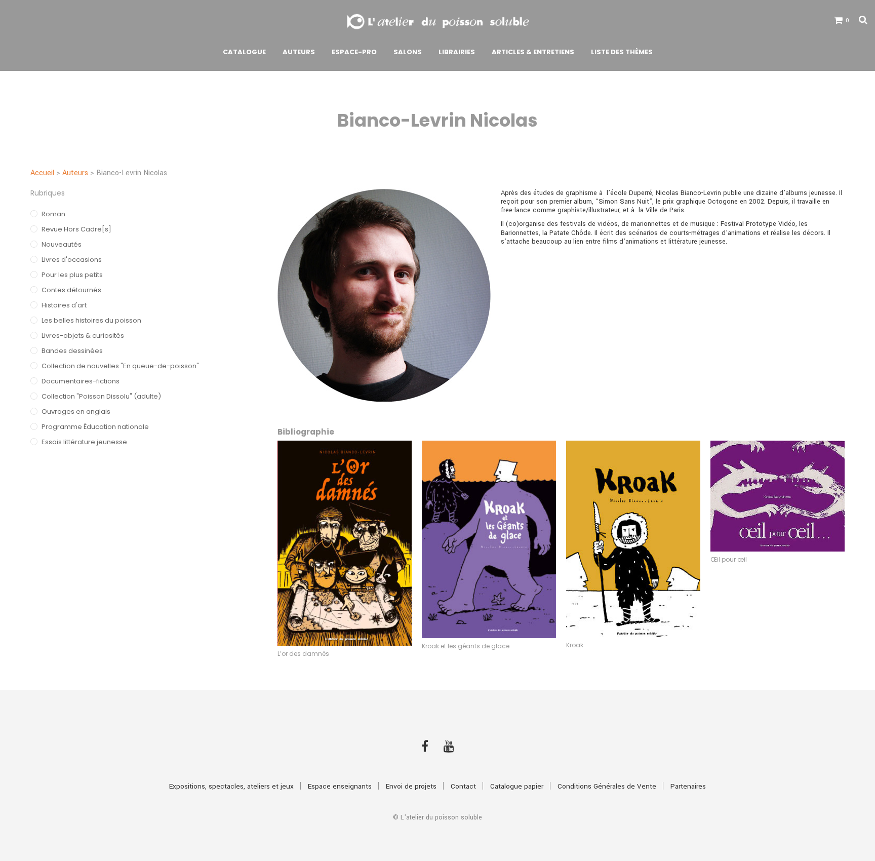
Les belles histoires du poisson (91, 320)
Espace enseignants (340, 786)
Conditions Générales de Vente (607, 786)
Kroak (574, 645)
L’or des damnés (303, 653)
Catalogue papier (516, 786)
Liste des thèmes (622, 52)
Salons (407, 52)
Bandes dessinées (72, 351)
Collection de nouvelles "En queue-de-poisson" (120, 366)
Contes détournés (71, 290)
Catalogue (244, 52)
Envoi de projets (411, 786)
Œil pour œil (728, 559)
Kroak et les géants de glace (465, 646)
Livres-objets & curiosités (83, 335)
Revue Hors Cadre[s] (76, 229)
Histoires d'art (64, 305)
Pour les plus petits (72, 275)
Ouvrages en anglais (76, 411)
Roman (53, 214)
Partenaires (688, 786)
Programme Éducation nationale (95, 427)
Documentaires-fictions (81, 381)
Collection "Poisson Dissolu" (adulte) (101, 396)
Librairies (457, 52)
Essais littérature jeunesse (84, 442)
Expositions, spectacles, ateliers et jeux (231, 786)
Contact (463, 786)
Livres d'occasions (72, 259)
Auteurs (299, 52)
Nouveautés (62, 244)
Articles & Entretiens (533, 52)
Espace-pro (354, 52)
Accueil (42, 173)
